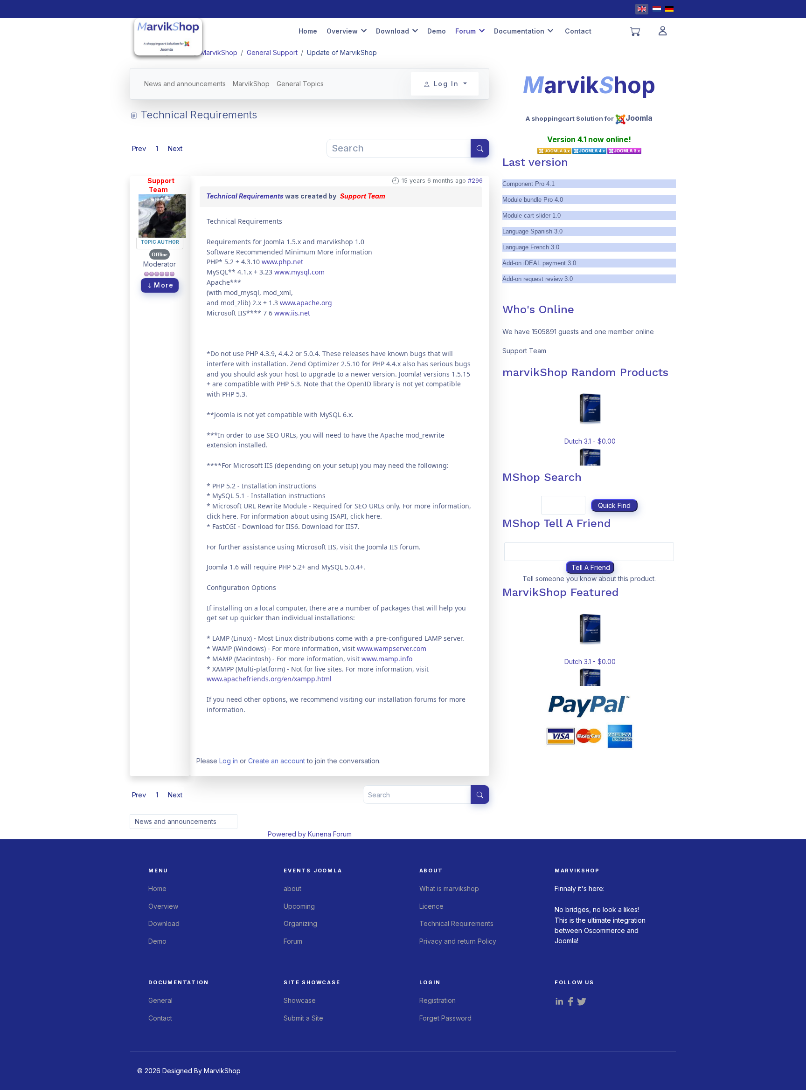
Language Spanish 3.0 (532, 231)
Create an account (276, 761)
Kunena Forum (330, 834)
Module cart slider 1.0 (531, 215)
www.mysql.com (299, 271)
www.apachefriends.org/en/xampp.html (269, 678)
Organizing (300, 923)
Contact (578, 31)
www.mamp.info (386, 658)
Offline (159, 254)
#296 (475, 180)
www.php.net (282, 261)
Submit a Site (303, 1018)
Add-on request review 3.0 (537, 278)
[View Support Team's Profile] (162, 215)
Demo (436, 31)
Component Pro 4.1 (528, 183)
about (292, 888)
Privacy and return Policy (457, 941)
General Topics (300, 84)
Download (392, 31)
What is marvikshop (449, 888)
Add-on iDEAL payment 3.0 (539, 263)
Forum (465, 31)
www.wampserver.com (391, 648)
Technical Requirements (245, 196)
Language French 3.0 (530, 247)
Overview (342, 31)
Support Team (160, 185)
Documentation (519, 31)
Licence (431, 906)
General (160, 1000)
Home (308, 31)
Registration (437, 1000)
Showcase (300, 1000)
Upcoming (299, 906)
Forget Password (445, 1018)
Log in (228, 761)
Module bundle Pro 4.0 (532, 199)
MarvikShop (251, 84)
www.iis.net (292, 312)
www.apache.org (306, 302)
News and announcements (185, 84)
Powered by (287, 834)
